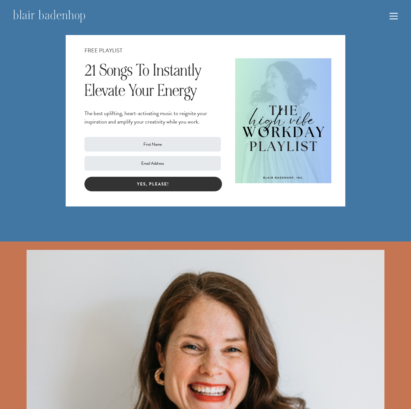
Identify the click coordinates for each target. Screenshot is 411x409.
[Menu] (393, 16)
